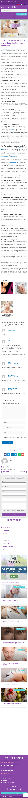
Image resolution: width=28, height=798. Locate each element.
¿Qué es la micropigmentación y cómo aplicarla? (13, 622)
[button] (14, 17)
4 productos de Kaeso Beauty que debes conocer (12, 601)
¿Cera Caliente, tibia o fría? (10, 684)
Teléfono (4, 491)
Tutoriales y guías (11, 469)
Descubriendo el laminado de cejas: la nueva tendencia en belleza (13, 643)
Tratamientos (5, 469)
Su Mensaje (4, 502)
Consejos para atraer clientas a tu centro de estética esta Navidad (12, 704)
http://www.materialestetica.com (16, 368)
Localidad (4, 497)
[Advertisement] (14, 715)
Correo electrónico (5, 486)
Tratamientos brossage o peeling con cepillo (13, 663)
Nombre (3, 481)
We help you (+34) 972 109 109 (8, 1)
